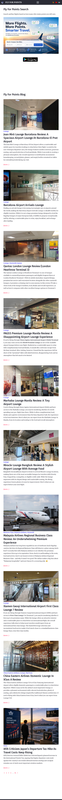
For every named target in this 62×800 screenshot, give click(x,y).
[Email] (59, 2)
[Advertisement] (31, 79)
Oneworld (12, 263)
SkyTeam (29, 673)
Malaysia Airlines (20, 532)
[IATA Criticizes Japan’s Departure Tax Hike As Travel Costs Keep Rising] (31, 726)
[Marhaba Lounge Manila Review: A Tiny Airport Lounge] (31, 380)
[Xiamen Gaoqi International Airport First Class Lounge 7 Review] (31, 586)
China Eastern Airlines (11, 673)
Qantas (19, 263)
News (5, 746)
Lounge (6, 131)
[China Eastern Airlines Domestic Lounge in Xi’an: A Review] (31, 656)
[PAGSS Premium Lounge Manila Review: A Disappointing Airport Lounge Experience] (31, 313)
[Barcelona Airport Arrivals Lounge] (31, 185)
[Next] (17, 773)
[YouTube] (56, 2)
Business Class (8, 532)
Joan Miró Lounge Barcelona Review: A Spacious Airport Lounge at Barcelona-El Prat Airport (30, 138)
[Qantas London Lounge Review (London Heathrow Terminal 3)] (31, 246)
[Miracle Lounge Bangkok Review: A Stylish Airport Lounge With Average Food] (31, 445)
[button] (38, 2)
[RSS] (53, 2)
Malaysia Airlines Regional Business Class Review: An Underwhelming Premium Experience (27, 539)
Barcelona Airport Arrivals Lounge (23, 205)
